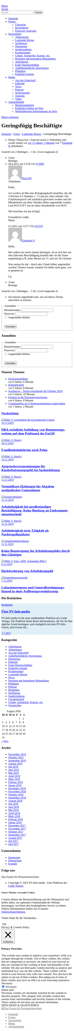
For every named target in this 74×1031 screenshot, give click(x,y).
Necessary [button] (7, 983)
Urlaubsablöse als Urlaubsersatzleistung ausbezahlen (36, 403)
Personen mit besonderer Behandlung (35, 58)
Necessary (11, 986)
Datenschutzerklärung (13, 911)
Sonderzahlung (23, 49)
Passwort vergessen (25, 30)
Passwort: (9, 313)
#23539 (38, 226)
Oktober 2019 (15, 757)
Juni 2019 (13, 769)
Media (11, 77)
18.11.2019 (7, 443)
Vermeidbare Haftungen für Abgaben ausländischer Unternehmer (27, 488)
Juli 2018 (13, 803)
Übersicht (20, 24)
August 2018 (15, 800)
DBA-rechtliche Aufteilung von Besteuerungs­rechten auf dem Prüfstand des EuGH (33, 431)
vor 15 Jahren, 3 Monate (41, 142)
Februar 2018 (15, 819)
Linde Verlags (15, 885)
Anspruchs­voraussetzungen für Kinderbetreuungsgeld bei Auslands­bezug (30, 468)
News (18, 86)
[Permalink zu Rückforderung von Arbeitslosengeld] (23, 561)
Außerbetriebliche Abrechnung (32, 68)
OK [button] (4, 924)
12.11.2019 (7, 499)
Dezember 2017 (17, 825)
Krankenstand (22, 52)
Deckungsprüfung (18, 378)
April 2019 (14, 776)
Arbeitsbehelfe (16, 102)
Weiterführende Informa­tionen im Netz (36, 111)
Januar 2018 (15, 822)
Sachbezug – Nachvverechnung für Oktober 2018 (35, 391)
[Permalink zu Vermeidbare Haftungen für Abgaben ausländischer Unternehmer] (11, 476)
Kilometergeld (16, 384)
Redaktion (7, 604)
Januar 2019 (15, 785)
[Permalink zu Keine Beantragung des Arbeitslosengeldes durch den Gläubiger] (15, 541)
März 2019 (14, 779)
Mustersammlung (24, 105)
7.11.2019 (6, 580)
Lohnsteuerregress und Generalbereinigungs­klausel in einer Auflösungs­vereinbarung (33, 589)
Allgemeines (22, 37)
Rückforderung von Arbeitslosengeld (27, 571)
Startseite (13, 18)
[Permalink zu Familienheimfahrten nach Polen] (11, 440)
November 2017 (17, 828)
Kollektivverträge (24, 74)
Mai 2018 (13, 810)
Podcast (19, 89)
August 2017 (15, 837)
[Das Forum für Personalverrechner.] (21, 1008)
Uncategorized (16, 699)
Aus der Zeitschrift (25, 80)
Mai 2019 (13, 772)
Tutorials (20, 95)
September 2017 (17, 834)
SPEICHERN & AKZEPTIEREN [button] (20, 1005)
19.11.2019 (7, 422)
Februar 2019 (15, 782)
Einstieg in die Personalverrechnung (27, 397)
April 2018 (14, 813)
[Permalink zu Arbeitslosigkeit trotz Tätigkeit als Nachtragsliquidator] (11, 520)
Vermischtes (14, 705)
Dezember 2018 (17, 788)
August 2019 (15, 763)
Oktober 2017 (15, 831)
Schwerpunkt (22, 92)
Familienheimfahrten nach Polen (24, 450)
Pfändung (20, 71)
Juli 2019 (13, 766)
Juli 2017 (13, 841)
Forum (11, 21)
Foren (16, 134)
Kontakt (12, 863)
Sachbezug (21, 43)
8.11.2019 (6, 564)
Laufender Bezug (24, 40)
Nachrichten (10, 413)
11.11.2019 (7, 544)
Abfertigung (21, 61)
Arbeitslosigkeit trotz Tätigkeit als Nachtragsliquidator (25, 532)
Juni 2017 (13, 844)
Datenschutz (15, 860)
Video (18, 98)
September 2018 (17, 797)
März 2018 (14, 816)
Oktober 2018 (15, 794)
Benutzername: (12, 310)
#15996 (40, 163)
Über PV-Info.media (15, 611)
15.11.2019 (7, 459)
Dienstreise (21, 46)
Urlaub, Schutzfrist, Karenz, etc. (32, 55)
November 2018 (17, 791)
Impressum (14, 857)
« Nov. (5, 741)
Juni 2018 (13, 806)
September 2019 (17, 760)
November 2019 (17, 754)
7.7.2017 (6, 633)
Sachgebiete (14, 33)
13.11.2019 (7, 479)
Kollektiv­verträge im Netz (29, 108)
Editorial (19, 83)
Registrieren (21, 27)
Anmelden (10, 326)
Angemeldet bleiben (19, 317)
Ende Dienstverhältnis (27, 64)
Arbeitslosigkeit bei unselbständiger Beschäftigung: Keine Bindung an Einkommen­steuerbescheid (34, 510)
